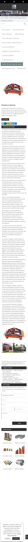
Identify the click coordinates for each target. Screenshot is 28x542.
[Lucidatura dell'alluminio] (8, 462)
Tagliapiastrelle (18, 382)
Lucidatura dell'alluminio (8, 469)
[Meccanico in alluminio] (8, 436)
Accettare (16, 538)
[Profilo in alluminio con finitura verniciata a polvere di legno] (20, 449)
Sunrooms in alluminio (8, 456)
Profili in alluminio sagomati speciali (17, 18)
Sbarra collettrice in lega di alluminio (11, 375)
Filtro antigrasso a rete (7, 382)
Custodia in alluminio (7, 379)
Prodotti (6, 18)
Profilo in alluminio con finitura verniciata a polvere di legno (20, 456)
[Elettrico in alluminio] (20, 436)
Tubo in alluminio (6, 372)
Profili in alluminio (18, 379)
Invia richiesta (5, 119)
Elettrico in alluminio (20, 443)
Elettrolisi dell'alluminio (20, 469)
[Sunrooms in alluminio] (8, 449)
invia (19, 423)
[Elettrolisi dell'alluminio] (20, 462)
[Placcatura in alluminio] (13, 89)
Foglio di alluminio (18, 370)
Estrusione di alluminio (8, 376)
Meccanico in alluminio (8, 443)
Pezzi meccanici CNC (7, 370)
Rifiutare (8, 538)
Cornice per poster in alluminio (9, 373)
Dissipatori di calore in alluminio (10, 378)
